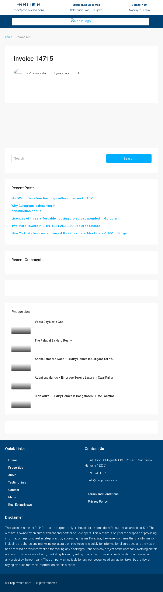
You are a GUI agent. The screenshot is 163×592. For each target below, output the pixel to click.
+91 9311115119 (28, 4)
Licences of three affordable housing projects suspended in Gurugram (65, 218)
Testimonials (17, 482)
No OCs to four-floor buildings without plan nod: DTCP (52, 198)
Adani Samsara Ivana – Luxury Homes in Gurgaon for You (74, 359)
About (12, 475)
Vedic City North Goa (49, 322)
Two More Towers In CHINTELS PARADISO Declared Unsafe (55, 226)
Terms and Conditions (103, 494)
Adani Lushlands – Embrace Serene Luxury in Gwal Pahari (74, 377)
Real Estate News (20, 504)
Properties (15, 467)
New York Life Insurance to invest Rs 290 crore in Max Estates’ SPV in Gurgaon (71, 233)
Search (129, 158)
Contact (13, 490)
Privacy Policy (98, 501)
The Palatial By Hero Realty (53, 340)
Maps (12, 497)
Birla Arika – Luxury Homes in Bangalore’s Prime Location (75, 396)
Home (12, 460)
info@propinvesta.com (28, 10)
